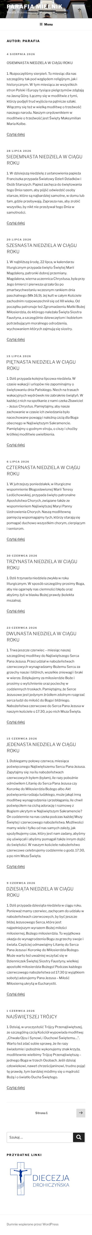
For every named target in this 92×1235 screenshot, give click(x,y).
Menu (48, 24)
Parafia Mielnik (35, 6)
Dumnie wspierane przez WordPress (33, 1224)
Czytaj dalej (16, 134)
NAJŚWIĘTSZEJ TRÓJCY (31, 1016)
